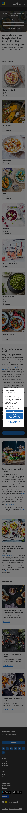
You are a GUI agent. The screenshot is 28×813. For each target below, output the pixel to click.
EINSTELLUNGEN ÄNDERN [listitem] (14, 422)
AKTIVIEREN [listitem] (14, 411)
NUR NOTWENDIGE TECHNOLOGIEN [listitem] (14, 416)
